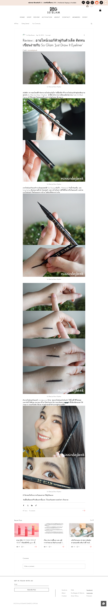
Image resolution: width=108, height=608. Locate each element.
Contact (64, 596)
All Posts (16, 23)
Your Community (36, 23)
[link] (100, 10)
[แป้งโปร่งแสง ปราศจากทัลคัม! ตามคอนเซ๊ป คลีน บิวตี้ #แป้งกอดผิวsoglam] (81, 530)
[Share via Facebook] (23, 505)
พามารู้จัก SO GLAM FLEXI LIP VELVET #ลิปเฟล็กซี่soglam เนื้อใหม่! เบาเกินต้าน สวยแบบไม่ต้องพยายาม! (26, 541)
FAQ (72, 590)
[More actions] (84, 35)
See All (92, 520)
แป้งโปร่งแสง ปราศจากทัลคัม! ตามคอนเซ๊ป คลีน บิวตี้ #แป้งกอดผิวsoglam (81, 541)
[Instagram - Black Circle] (92, 2)
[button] (91, 23)
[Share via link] (36, 505)
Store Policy (75, 596)
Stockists (64, 590)
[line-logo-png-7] (83, 2)
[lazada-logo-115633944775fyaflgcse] (105, 2)
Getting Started (25, 23)
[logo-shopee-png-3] (96, 2)
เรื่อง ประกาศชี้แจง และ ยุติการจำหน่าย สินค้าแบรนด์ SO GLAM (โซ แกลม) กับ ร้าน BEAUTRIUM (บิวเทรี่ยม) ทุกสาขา (54, 541)
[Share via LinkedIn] (32, 505)
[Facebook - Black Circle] (88, 2)
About (63, 593)
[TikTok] (101, 2)
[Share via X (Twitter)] (28, 505)
